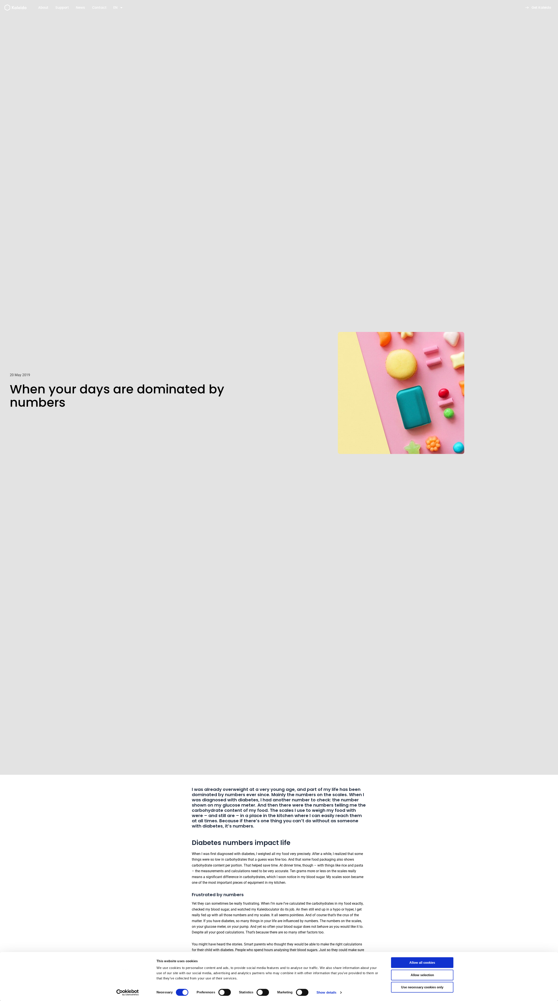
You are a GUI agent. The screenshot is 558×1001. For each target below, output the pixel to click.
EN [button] (115, 7)
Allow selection (422, 975)
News (80, 7)
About (43, 7)
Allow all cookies (422, 962)
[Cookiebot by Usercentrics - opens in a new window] (128, 992)
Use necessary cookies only (422, 987)
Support (62, 7)
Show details (326, 992)
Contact (99, 7)
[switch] (224, 992)
